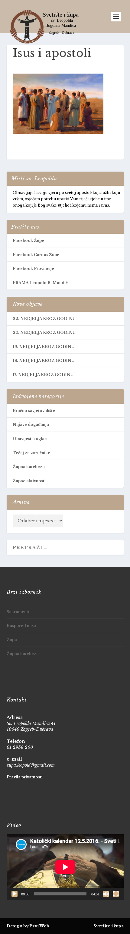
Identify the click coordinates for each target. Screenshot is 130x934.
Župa (12, 640)
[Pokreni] (14, 894)
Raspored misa (21, 625)
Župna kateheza (29, 466)
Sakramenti (18, 611)
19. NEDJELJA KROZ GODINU (43, 346)
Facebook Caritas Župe (36, 254)
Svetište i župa (108, 926)
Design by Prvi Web (28, 926)
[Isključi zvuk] (106, 894)
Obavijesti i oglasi (30, 438)
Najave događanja (31, 424)
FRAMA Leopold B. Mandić (40, 282)
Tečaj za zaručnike (31, 453)
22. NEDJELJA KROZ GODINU (44, 318)
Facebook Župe (28, 240)
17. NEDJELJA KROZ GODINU (43, 374)
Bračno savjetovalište (34, 410)
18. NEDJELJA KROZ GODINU (43, 360)
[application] (65, 867)
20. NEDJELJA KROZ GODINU (44, 332)
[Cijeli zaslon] (116, 894)
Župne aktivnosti (29, 481)
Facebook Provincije (33, 268)
